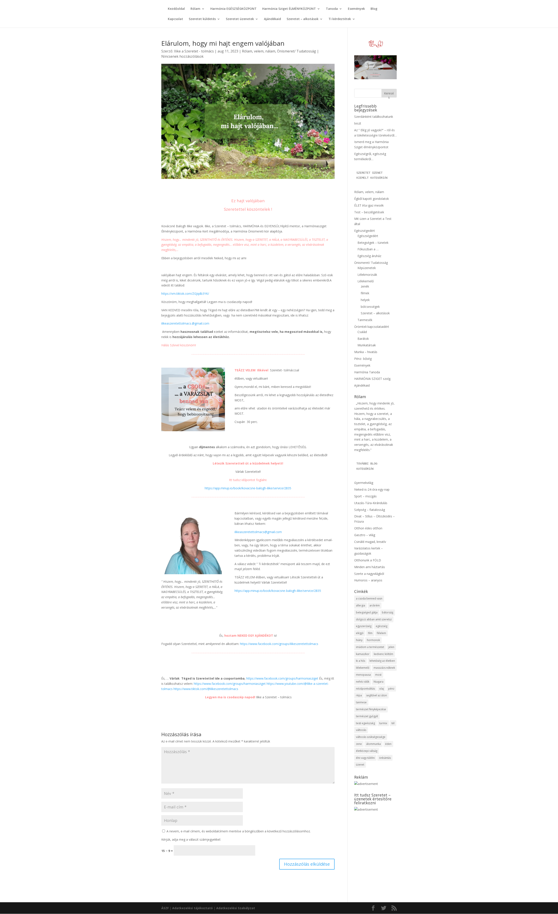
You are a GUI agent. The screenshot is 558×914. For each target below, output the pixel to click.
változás (361, 730)
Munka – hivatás (365, 352)
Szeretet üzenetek (240, 19)
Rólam (195, 9)
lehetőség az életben (382, 661)
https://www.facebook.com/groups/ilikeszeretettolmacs (279, 644)
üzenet (360, 764)
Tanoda (332, 9)
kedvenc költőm (383, 654)
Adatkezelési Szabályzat (235, 908)
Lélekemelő (365, 281)
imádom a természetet (370, 647)
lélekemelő (362, 668)
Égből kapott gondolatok (371, 199)
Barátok (363, 339)
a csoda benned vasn (369, 598)
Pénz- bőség (363, 359)
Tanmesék (364, 320)
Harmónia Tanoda (367, 372)
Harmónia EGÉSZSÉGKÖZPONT (233, 9)
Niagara (378, 681)
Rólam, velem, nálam (258, 51)
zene (359, 744)
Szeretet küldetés (202, 19)
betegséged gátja (367, 612)
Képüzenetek (366, 268)
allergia (360, 605)
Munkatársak (366, 345)
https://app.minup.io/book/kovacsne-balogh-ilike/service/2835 (248, 488)
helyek (365, 300)
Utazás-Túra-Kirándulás (370, 503)
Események (356, 9)
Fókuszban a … (368, 249)
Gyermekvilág (363, 483)
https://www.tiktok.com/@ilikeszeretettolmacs (206, 689)
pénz (391, 688)
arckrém (374, 605)
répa (359, 695)
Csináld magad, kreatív (370, 542)
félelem (381, 633)
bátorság (387, 612)
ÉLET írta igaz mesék (369, 205)
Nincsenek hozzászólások (182, 56)
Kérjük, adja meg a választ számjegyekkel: (191, 839)
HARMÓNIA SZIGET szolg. (372, 379)
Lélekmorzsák (367, 275)
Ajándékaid (272, 19)
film (370, 633)
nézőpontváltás (365, 688)
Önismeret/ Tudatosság (296, 51)
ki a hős (360, 661)
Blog (374, 9)
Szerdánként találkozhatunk (373, 116)
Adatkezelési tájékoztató (192, 908)
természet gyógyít (367, 716)
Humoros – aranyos (368, 580)
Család (362, 332)
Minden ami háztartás (369, 567)
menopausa (363, 675)
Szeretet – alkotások (302, 19)
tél (393, 723)
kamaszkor (362, 654)
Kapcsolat (175, 19)
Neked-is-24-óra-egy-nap (372, 489)
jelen (391, 647)
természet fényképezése (371, 709)
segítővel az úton (376, 695)
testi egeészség (365, 723)
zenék (365, 286)
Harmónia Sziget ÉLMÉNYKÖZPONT (289, 9)
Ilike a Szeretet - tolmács (194, 51)
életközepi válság (366, 751)
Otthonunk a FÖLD (367, 560)
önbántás (385, 758)
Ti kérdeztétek (339, 19)
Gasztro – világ (364, 535)
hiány (359, 640)
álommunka (373, 744)
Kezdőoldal (176, 9)
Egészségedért (364, 231)
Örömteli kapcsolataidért (371, 327)
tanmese (361, 702)
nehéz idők (362, 681)
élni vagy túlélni (365, 758)
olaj (381, 688)
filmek (365, 293)
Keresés (389, 94)
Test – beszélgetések (369, 212)
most (378, 675)
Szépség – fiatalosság (369, 510)
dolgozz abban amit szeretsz (374, 619)
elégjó (360, 633)
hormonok (373, 640)
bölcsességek (370, 307)
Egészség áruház (369, 256)
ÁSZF (165, 908)
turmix (383, 723)
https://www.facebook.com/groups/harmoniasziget (282, 678)
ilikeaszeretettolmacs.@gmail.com (185, 323)
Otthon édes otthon (368, 528)
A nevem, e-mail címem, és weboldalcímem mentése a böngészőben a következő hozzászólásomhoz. (239, 831)
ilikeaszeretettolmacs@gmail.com (258, 532)
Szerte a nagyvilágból (369, 574)
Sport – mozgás (365, 496)
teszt (357, 123)
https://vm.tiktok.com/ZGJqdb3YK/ (185, 293)
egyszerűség (363, 626)
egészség (381, 626)
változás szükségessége (370, 737)
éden (388, 744)
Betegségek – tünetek (372, 243)
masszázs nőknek (384, 668)
